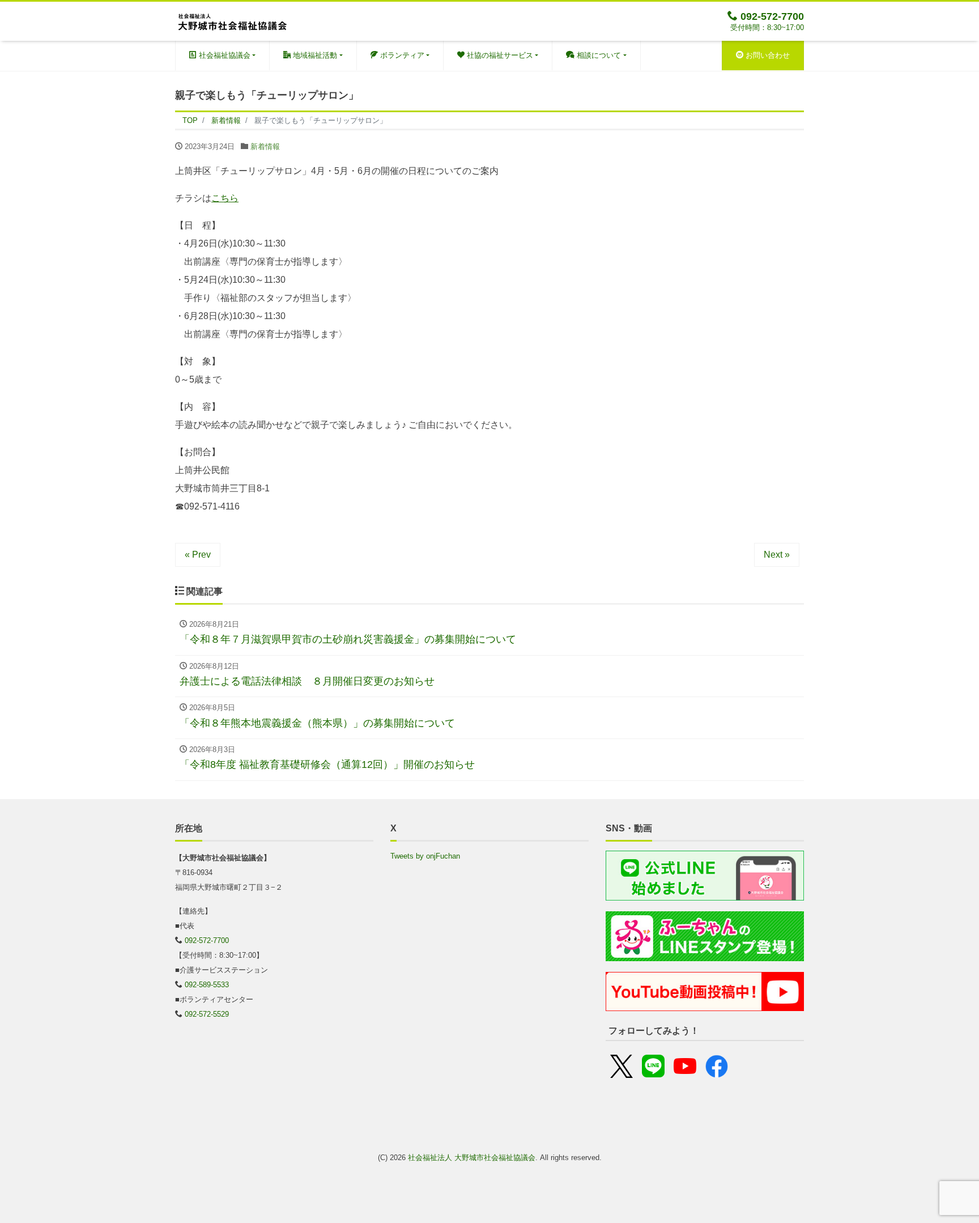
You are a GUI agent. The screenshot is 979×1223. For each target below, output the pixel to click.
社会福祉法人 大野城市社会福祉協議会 (471, 1157)
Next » (777, 554)
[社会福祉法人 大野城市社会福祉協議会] (231, 20)
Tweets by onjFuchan (425, 856)
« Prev (198, 554)
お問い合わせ (766, 55)
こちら (225, 198)
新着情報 (265, 146)
